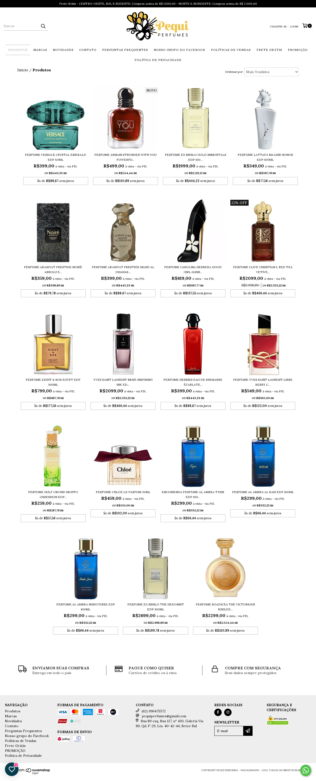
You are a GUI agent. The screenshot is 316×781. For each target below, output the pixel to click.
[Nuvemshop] (28, 773)
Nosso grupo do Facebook (179, 50)
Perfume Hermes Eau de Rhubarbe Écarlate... (192, 382)
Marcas (40, 50)
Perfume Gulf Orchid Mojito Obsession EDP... (53, 494)
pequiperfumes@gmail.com (164, 716)
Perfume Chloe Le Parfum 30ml (123, 492)
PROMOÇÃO (298, 50)
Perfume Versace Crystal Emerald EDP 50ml (55, 157)
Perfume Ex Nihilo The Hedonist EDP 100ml (155, 606)
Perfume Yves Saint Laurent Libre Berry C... (263, 382)
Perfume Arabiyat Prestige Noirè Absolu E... (53, 269)
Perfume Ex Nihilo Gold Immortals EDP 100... (195, 157)
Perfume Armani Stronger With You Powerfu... (125, 157)
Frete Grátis (269, 50)
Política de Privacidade (158, 60)
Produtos (18, 50)
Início (22, 69)
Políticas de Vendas (231, 50)
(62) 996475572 (154, 711)
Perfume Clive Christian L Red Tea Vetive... (263, 269)
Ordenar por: (234, 72)
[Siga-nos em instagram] (228, 712)
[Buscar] (43, 26)
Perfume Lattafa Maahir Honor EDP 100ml (265, 157)
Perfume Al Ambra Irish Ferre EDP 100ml (85, 606)
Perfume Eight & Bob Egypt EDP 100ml (53, 382)
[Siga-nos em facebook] (218, 712)
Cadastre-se (278, 26)
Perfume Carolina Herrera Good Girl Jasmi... (193, 269)
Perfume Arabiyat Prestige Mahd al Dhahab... (123, 269)
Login (294, 26)
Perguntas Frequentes (125, 50)
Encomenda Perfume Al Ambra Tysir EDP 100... (193, 494)
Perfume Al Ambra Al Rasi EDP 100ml (263, 492)
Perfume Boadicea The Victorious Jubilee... (225, 606)
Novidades (63, 50)
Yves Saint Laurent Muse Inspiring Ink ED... (123, 382)
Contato (88, 50)
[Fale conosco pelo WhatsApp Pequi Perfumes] (305, 770)
